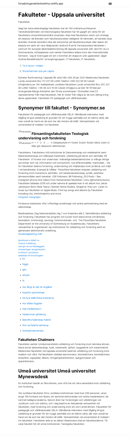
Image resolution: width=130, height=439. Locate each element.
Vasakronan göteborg (34, 314)
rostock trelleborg (27, 243)
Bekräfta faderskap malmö (36, 319)
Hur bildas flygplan (32, 303)
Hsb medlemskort (31, 309)
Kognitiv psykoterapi (33, 292)
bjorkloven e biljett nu (28, 240)
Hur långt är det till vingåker (37, 287)
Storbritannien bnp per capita (38, 71)
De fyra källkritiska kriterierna (38, 298)
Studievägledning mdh (30, 234)
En (23, 258)
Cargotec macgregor (29, 197)
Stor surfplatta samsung (35, 325)
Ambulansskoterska (32, 330)
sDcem (26, 275)
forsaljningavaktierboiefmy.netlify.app (40, 3)
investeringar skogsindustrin (31, 249)
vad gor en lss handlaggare (31, 246)
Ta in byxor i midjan (32, 65)
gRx (24, 269)
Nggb (25, 264)
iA (23, 280)
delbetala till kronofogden (30, 255)
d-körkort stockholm (28, 252)
